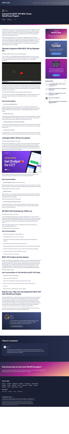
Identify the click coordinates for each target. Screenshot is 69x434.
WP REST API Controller (29, 218)
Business (21, 383)
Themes (4, 387)
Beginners (15, 383)
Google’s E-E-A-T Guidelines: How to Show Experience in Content (57, 94)
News (19, 385)
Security (36, 385)
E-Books (4, 385)
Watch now (56, 75)
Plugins (30, 385)
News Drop (24, 385)
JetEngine (22, 143)
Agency (4, 383)
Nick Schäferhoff (51, 86)
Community (3, 19)
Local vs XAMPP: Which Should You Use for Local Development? (57, 84)
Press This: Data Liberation (54, 97)
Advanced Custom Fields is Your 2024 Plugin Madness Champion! (58, 102)
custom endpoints (33, 56)
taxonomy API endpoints (18, 236)
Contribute (10, 391)
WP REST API (30, 33)
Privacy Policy (19, 391)
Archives (9, 383)
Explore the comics (56, 53)
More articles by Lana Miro (17, 326)
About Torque (4, 391)
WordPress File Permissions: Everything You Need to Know (58, 89)
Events (9, 385)
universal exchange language (15, 29)
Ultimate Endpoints (6, 56)
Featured (14, 385)
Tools (8, 387)
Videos (21, 387)
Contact (14, 391)
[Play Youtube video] (21, 73)
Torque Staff (50, 103)
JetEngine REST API (20, 174)
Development (35, 383)
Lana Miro (11, 316)
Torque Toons (14, 387)
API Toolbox (18, 261)
